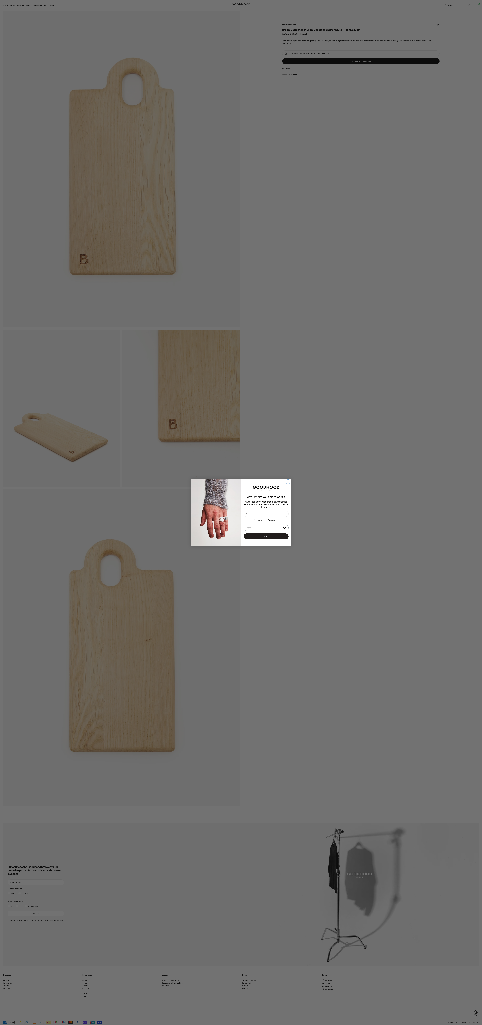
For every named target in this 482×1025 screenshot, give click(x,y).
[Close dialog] (288, 482)
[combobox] (264, 528)
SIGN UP (266, 536)
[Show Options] (284, 527)
